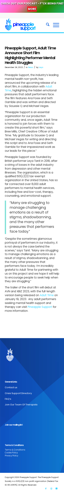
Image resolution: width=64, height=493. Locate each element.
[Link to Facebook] (46, 488)
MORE (32, 9)
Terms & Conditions (15, 449)
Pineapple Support (40, 307)
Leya (41, 67)
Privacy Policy (11, 455)
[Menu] (54, 25)
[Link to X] (56, 488)
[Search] (45, 25)
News (30, 67)
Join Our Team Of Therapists (21, 404)
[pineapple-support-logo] (26, 25)
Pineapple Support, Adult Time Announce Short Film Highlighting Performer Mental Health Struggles (30, 55)
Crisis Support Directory (18, 393)
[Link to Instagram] (51, 488)
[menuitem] (45, 25)
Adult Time (47, 295)
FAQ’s (8, 399)
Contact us (11, 387)
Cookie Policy (11, 452)
